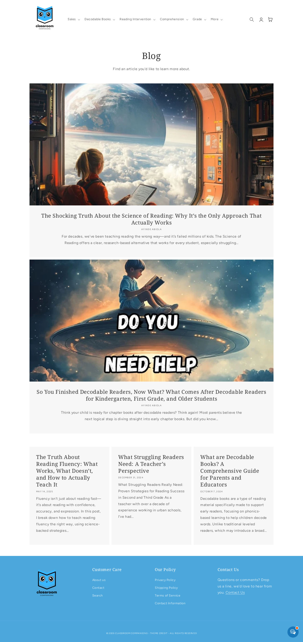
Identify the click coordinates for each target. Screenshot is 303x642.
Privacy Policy (165, 580)
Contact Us (235, 592)
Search (97, 595)
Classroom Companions (131, 633)
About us (99, 580)
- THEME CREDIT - (159, 633)
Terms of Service (168, 595)
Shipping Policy (166, 588)
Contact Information (170, 603)
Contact (98, 588)
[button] (73, 19)
